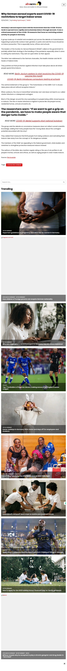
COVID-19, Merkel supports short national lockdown (39, 120)
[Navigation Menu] (64, 4)
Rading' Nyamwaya (18, 20)
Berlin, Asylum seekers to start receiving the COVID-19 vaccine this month (39, 74)
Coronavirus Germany (14, 165)
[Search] (64, 182)
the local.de (11, 157)
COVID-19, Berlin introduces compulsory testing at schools (33, 79)
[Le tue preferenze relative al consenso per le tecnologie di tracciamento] (65, 503)
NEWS (29, 20)
